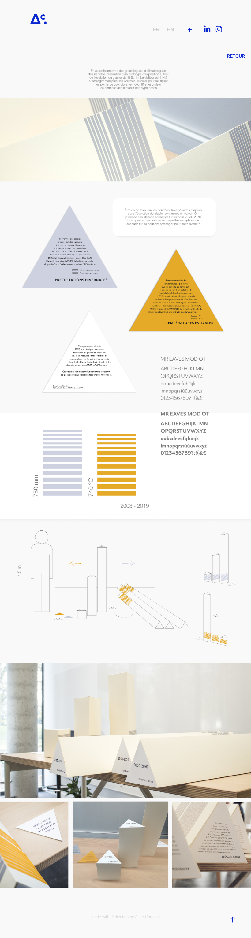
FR (156, 29)
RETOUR (236, 56)
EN (170, 29)
